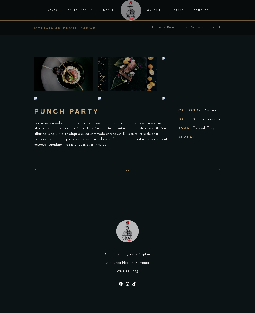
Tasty (211, 128)
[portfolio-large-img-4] (63, 99)
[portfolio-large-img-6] (191, 99)
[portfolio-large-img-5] (127, 99)
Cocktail (198, 128)
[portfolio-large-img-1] (63, 74)
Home (156, 27)
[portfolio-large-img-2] (127, 74)
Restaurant (175, 27)
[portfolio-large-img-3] (191, 60)
